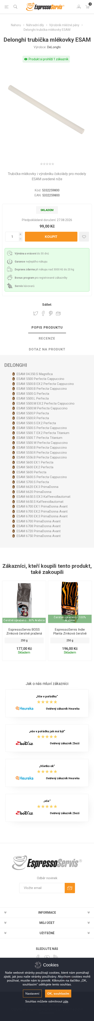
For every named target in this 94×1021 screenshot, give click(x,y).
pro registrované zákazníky (41, 277)
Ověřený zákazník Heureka (62, 708)
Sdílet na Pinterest (51, 313)
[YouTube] (47, 957)
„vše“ (47, 801)
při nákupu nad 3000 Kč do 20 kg (44, 269)
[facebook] (38, 957)
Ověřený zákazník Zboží (64, 743)
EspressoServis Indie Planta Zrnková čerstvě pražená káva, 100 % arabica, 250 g (70, 635)
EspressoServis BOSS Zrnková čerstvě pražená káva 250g (24, 633)
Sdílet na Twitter (35, 313)
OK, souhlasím (58, 993)
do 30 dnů (32, 253)
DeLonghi (54, 47)
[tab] (47, 327)
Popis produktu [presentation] (47, 327)
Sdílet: (47, 305)
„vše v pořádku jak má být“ (47, 731)
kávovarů (25, 286)
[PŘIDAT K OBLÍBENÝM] (84, 237)
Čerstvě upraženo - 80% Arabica (24, 620)
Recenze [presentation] (47, 338)
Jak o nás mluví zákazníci (47, 683)
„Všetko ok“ (47, 766)
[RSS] (55, 957)
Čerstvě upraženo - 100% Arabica (70, 619)
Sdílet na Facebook (43, 313)
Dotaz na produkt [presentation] (47, 349)
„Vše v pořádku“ (47, 696)
